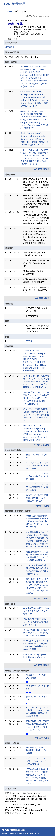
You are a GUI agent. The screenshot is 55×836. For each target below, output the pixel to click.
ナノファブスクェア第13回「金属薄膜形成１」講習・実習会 (37, 465)
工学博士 (30, 341)
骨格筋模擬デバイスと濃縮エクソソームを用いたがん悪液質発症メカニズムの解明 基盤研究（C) (37, 556)
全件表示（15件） (42, 598)
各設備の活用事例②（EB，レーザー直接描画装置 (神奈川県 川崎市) (35, 622)
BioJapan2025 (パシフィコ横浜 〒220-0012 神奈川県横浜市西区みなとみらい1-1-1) (37, 711)
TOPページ (9, 11)
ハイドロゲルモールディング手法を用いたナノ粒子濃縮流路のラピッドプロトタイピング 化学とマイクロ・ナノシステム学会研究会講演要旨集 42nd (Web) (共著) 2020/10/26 (34, 156)
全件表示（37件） (42, 444)
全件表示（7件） (42, 298)
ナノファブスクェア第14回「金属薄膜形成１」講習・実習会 (37, 476)
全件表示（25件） (42, 169)
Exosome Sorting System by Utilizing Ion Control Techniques (35, 657)
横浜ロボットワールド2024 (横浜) (36, 676)
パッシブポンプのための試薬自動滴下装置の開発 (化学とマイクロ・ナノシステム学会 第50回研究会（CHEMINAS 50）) (36, 414)
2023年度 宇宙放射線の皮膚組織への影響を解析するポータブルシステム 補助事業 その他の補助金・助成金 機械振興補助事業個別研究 (38, 586)
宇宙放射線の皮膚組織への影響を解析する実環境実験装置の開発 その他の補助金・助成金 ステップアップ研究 (37, 521)
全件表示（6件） (42, 737)
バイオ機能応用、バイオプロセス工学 (21, 56)
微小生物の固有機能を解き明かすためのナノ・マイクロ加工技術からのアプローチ (36, 632)
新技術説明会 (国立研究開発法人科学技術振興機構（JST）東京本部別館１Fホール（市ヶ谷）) (37, 725)
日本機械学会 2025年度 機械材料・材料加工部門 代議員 (37, 750)
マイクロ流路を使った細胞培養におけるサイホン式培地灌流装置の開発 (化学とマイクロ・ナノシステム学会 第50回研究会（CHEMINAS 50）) (36, 381)
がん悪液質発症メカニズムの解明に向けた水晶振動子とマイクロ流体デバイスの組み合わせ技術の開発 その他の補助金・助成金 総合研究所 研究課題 (37, 539)
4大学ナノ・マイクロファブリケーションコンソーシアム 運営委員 (37, 761)
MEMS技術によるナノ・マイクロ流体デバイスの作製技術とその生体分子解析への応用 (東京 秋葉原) (36, 645)
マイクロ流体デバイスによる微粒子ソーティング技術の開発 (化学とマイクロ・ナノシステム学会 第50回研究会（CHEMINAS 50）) (36, 398)
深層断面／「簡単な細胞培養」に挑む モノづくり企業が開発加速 (37, 498)
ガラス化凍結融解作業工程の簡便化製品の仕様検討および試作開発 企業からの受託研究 (37, 569)
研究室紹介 (10, 47)
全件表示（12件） (42, 665)
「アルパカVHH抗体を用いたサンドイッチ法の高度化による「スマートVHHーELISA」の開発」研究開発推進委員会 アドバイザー (37, 776)
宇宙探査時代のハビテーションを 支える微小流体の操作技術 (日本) (36, 611)
